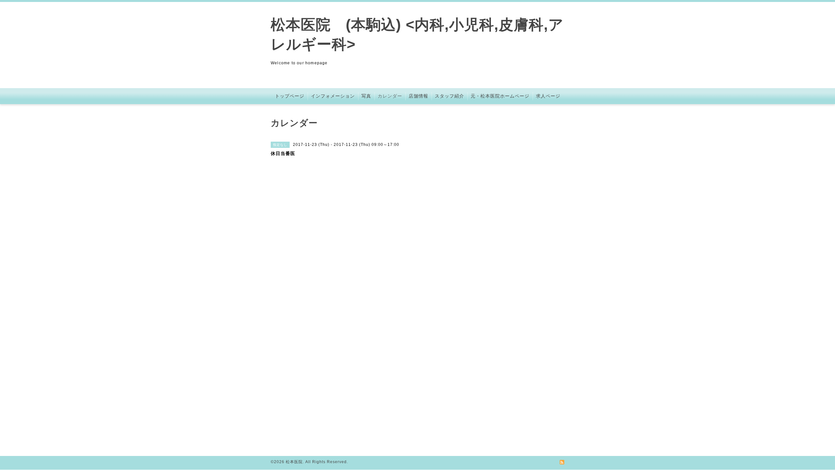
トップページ (289, 96)
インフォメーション (333, 96)
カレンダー (390, 96)
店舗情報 (418, 96)
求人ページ (548, 96)
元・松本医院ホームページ (500, 96)
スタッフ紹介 (449, 96)
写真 (366, 96)
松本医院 (294, 462)
